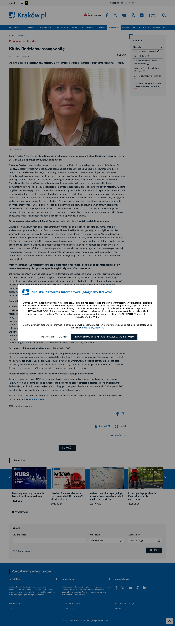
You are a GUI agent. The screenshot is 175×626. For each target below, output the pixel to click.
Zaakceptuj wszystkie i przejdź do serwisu (104, 337)
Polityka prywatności (92, 328)
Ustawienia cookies (54, 337)
